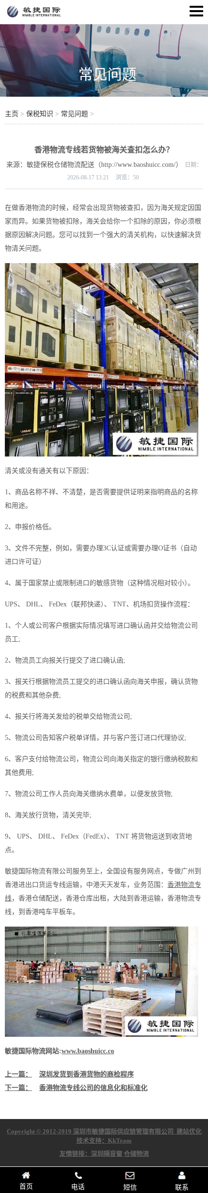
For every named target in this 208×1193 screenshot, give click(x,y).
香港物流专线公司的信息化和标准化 (93, 1087)
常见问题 (107, 74)
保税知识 (39, 114)
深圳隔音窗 (106, 1153)
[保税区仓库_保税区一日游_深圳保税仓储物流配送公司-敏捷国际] (34, 17)
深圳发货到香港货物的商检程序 (86, 1074)
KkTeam (120, 1140)
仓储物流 (136, 1153)
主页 (11, 114)
